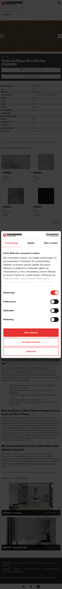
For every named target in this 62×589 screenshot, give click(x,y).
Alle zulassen (31, 332)
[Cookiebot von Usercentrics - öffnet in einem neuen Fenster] (46, 235)
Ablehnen (31, 351)
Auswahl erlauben (31, 342)
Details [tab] (31, 243)
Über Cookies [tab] (51, 243)
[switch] (54, 301)
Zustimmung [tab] (11, 243)
